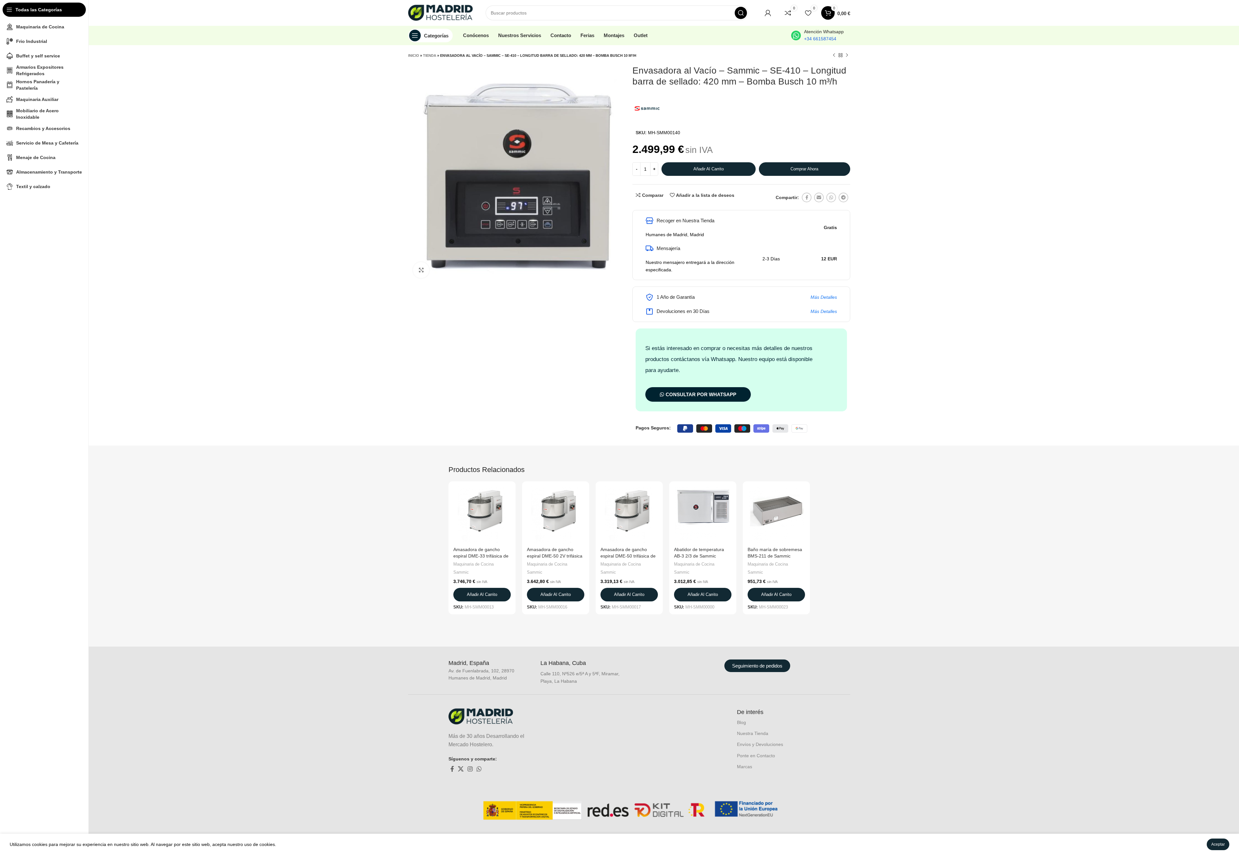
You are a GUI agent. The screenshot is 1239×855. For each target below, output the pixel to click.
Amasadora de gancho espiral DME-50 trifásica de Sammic (628, 556)
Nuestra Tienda (752, 733)
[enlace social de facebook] (806, 197)
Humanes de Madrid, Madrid (675, 234)
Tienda (429, 55)
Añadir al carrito (708, 168)
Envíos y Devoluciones (760, 744)
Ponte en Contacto (756, 755)
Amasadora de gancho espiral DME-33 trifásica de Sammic (481, 556)
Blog (741, 722)
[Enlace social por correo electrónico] (819, 197)
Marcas (744, 766)
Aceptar (1218, 844)
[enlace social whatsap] (831, 197)
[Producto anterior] (834, 55)
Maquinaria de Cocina (473, 564)
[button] (482, 594)
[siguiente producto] (847, 55)
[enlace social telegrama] (843, 197)
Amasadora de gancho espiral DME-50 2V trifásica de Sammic (554, 556)
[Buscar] (741, 13)
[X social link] (461, 769)
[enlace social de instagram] (470, 769)
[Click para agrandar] (421, 270)
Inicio (413, 55)
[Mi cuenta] (768, 12)
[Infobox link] (817, 35)
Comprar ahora (804, 168)
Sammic (461, 572)
